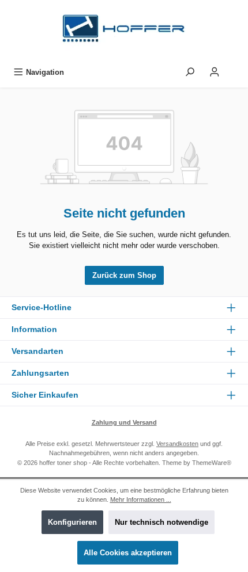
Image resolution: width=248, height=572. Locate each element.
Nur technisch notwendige (161, 522)
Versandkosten (177, 443)
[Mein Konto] (214, 72)
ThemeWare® (211, 462)
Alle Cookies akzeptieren (128, 552)
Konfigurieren (72, 522)
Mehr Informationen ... (140, 499)
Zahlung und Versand (124, 422)
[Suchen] (189, 72)
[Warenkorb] (234, 69)
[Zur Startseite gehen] (124, 31)
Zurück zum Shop (124, 275)
